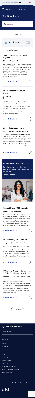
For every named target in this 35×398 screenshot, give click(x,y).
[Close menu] (31, 9)
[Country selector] (17, 2)
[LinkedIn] (3, 389)
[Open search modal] (21, 9)
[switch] (28, 42)
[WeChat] (7, 389)
